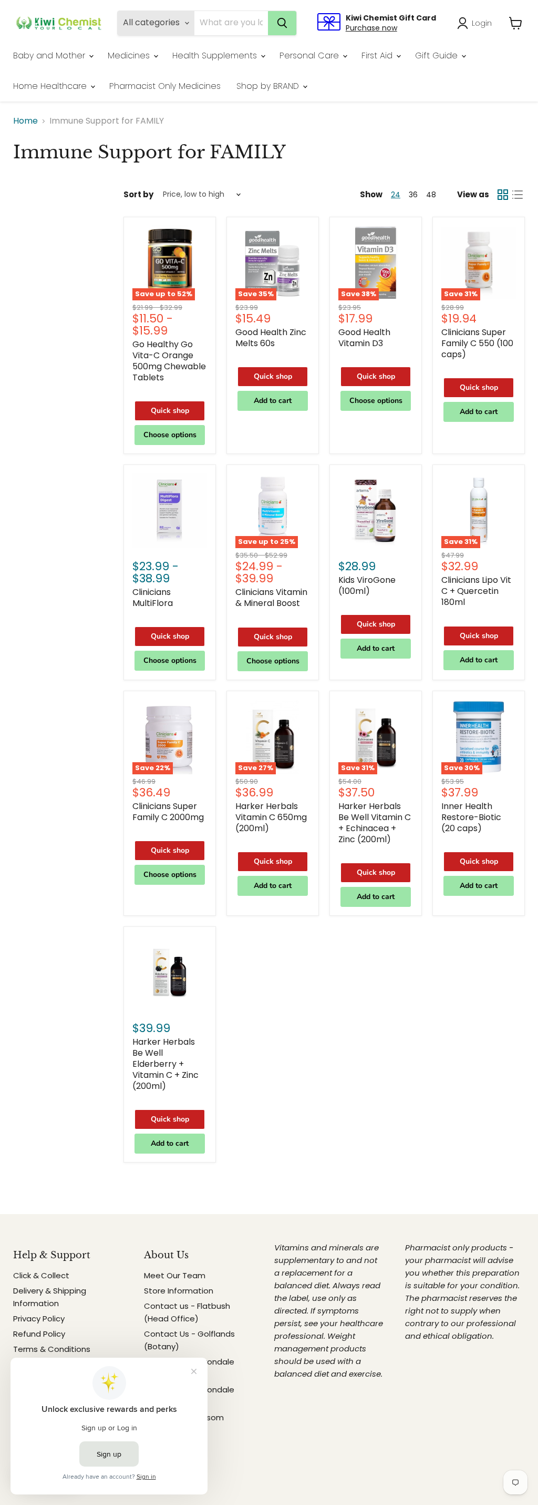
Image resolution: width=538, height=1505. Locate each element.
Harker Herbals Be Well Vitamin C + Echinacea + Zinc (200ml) (374, 822)
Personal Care (311, 55)
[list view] (517, 194)
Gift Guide (437, 55)
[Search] (282, 23)
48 (431, 194)
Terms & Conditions (51, 1349)
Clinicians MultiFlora (152, 597)
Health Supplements (216, 55)
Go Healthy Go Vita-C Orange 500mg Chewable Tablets (169, 360)
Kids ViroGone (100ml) (367, 585)
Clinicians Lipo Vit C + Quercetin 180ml (476, 591)
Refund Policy (39, 1333)
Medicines (130, 55)
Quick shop (170, 411)
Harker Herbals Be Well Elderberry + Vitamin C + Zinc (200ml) (165, 1064)
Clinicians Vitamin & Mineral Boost (271, 597)
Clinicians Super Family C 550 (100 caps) (477, 343)
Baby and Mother (50, 55)
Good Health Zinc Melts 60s (270, 337)
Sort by (138, 194)
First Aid (378, 55)
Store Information (178, 1290)
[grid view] (502, 194)
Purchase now (371, 28)
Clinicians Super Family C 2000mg (168, 811)
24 (395, 194)
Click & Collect (41, 1275)
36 (413, 194)
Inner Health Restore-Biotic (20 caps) (471, 817)
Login (482, 22)
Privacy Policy (39, 1318)
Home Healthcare (51, 86)
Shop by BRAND (269, 86)
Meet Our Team (174, 1275)
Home (25, 121)
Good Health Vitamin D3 (364, 337)
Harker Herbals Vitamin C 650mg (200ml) (271, 817)
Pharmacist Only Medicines (165, 86)
